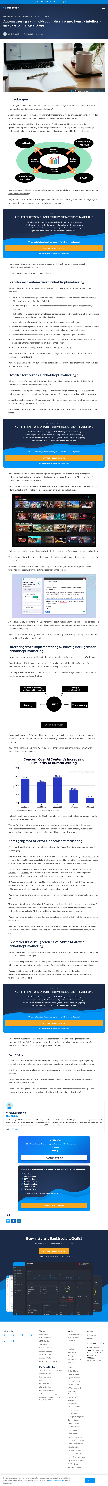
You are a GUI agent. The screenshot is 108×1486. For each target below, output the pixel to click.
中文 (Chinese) (73, 1413)
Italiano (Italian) (73, 1384)
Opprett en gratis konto (54, 248)
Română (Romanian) (75, 1450)
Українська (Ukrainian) (76, 1460)
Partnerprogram (45, 1377)
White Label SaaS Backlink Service (51, 1370)
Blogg (41, 1380)
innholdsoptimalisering (18, 193)
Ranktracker (11, 7)
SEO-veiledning (45, 1387)
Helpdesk (71, 1362)
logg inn (44, 253)
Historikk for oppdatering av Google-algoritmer (49, 1398)
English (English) (74, 1371)
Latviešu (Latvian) (74, 1447)
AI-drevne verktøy (91, 856)
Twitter (31, 1335)
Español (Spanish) (74, 1378)
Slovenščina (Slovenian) (76, 1457)
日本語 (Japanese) (74, 1388)
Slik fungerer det (45, 1373)
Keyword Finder (45, 1338)
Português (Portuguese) (72, 1401)
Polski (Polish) (73, 1397)
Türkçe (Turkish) (73, 1410)
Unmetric (25, 872)
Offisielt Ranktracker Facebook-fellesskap (22, 1335)
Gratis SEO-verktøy (46, 1390)
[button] (103, 8)
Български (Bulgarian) (76, 1417)
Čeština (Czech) (73, 1420)
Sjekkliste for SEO (45, 1354)
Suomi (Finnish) (73, 1433)
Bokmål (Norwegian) (75, 1467)
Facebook (5, 1335)
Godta (90, 1480)
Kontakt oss (91, 1335)
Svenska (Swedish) (74, 1406)
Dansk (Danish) (73, 1423)
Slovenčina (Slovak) (75, 1454)
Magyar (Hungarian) (75, 1437)
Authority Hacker (21, 748)
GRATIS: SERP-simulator (48, 1361)
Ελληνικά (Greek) (74, 1427)
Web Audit (43, 1344)
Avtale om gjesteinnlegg (48, 1394)
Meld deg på (72, 1352)
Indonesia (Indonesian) (76, 1440)
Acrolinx (12, 872)
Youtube (13, 1335)
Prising (70, 1356)
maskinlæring (70, 124)
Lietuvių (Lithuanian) (75, 1444)
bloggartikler (33, 330)
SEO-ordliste (44, 1384)
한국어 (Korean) (73, 1464)
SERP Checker (44, 1341)
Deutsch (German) (74, 1374)
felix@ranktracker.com (95, 1360)
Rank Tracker (44, 1334)
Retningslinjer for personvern (74, 1339)
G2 (13, 1341)
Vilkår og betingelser (75, 1334)
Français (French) (74, 1381)
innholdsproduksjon (69, 869)
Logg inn (71, 1349)
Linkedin (5, 1341)
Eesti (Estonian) (73, 1430)
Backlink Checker (45, 1348)
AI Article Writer (45, 1358)
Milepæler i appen (74, 1359)
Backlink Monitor (45, 1351)
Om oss (90, 1338)
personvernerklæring (56, 1480)
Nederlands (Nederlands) (72, 1392)
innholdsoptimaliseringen (59, 622)
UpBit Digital (14, 1129)
